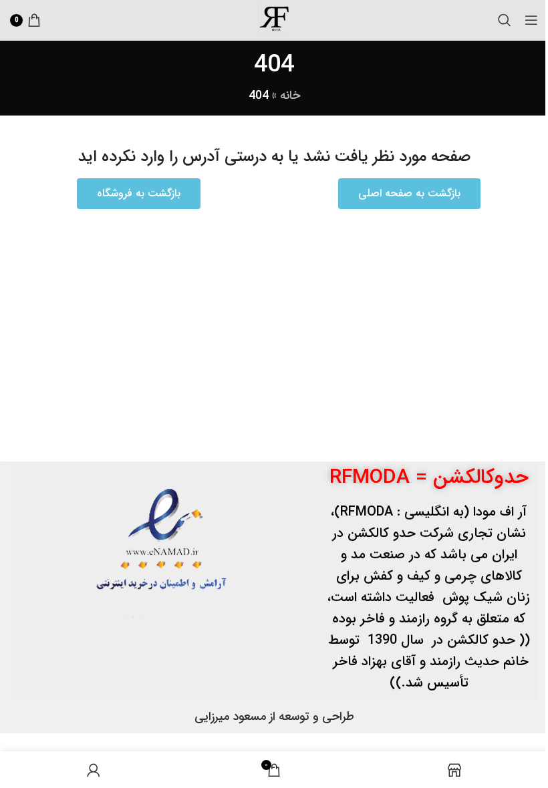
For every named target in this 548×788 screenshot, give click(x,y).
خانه (290, 95)
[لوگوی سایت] (274, 19)
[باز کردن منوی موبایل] (531, 20)
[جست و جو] (504, 20)
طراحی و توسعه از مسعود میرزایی (274, 716)
